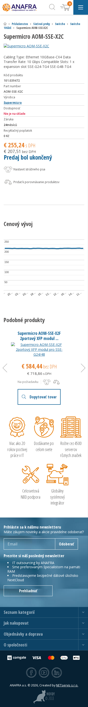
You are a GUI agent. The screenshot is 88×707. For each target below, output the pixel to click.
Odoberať (66, 544)
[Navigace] (80, 7)
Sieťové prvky (41, 24)
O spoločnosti (15, 645)
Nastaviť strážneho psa (29, 169)
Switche (60, 24)
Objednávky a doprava (23, 634)
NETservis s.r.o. (67, 685)
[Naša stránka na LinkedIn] (56, 673)
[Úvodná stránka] (5, 24)
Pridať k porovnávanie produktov (36, 182)
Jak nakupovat (16, 623)
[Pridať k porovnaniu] (56, 382)
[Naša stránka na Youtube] (44, 673)
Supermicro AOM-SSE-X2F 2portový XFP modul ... (39, 335)
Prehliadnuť (28, 590)
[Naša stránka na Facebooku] (31, 673)
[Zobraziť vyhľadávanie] (52, 7)
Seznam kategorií (19, 612)
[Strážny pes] (46, 382)
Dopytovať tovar (43, 397)
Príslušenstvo (20, 24)
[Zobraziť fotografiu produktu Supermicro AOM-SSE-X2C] (44, 46)
